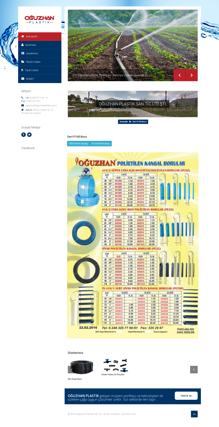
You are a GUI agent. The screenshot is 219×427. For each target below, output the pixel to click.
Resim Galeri (33, 61)
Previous (179, 75)
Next (192, 75)
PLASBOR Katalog (101, 143)
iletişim (30, 78)
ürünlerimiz (32, 53)
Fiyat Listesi (31, 70)
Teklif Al (186, 395)
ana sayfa (31, 36)
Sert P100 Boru (139, 122)
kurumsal (30, 44)
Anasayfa (124, 122)
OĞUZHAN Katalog (78, 143)
